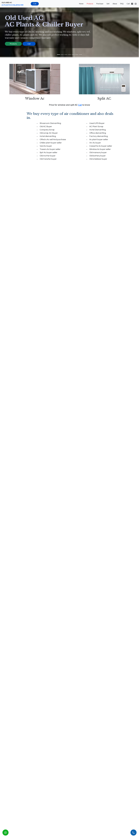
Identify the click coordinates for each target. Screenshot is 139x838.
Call (34, 4)
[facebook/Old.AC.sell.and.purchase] (132, 4)
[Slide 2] (62, 54)
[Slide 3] (65, 54)
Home (81, 4)
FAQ (121, 4)
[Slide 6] (76, 54)
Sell (108, 4)
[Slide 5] (73, 54)
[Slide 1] (58, 54)
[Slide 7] (80, 54)
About (115, 4)
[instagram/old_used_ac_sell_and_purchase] (135, 4)
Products (90, 4)
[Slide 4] (69, 54)
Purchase (99, 4)
